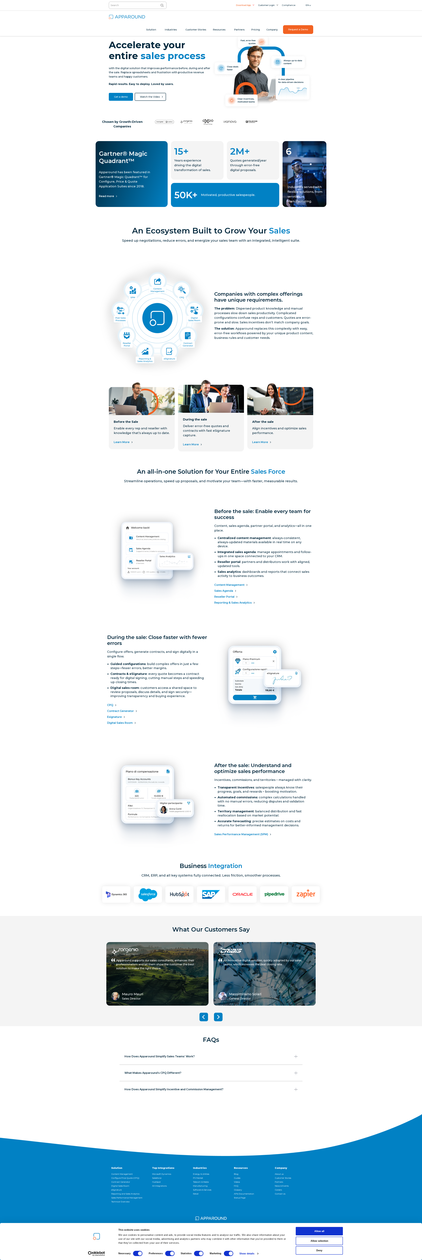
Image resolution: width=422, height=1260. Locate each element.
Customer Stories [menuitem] (195, 29)
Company (281, 1167)
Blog (236, 1174)
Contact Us (280, 1193)
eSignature (116, 1190)
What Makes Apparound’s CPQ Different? (152, 1072)
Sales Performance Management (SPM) (241, 834)
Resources (241, 1167)
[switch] (170, 1253)
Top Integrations (163, 1167)
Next (218, 1017)
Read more (106, 196)
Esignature (114, 716)
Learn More (122, 442)
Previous (203, 1017)
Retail (195, 1193)
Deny (319, 1250)
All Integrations (159, 1186)
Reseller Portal (224, 596)
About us (279, 1174)
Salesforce (156, 1178)
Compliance (289, 5)
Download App (243, 5)
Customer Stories (283, 1178)
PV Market (198, 1178)
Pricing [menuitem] (255, 29)
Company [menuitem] (272, 29)
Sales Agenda (223, 590)
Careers (278, 1190)
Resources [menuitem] (219, 29)
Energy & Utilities (201, 1174)
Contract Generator (120, 711)
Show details (246, 1253)
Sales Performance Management (126, 1197)
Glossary (238, 1190)
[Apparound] (211, 1219)
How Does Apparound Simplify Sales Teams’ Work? (159, 1056)
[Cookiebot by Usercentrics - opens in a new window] (96, 1253)
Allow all (319, 1231)
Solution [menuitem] (151, 29)
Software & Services (202, 1190)
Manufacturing (200, 1186)
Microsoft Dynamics (161, 1174)
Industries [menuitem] (171, 29)
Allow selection (319, 1240)
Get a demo (121, 96)
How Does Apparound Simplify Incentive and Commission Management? (173, 1089)
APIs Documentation (244, 1193)
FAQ (236, 1186)
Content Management (229, 584)
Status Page (239, 1197)
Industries (200, 1167)
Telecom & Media (201, 1182)
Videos (237, 1182)
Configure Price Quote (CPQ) (125, 1178)
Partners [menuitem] (239, 29)
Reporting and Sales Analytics (125, 1193)
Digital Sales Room (120, 722)
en (307, 5)
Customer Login (266, 5)
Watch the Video (150, 96)
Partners (279, 1182)
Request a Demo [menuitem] (298, 29)
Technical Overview (120, 1201)
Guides (237, 1178)
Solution (116, 1167)
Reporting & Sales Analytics (233, 602)
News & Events (282, 1186)
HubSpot (156, 1182)
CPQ (110, 705)
